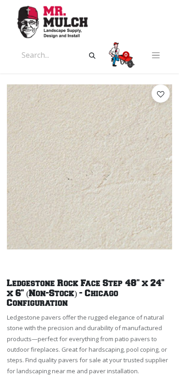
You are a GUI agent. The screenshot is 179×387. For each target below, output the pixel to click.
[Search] (92, 55)
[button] (160, 93)
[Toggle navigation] (156, 55)
